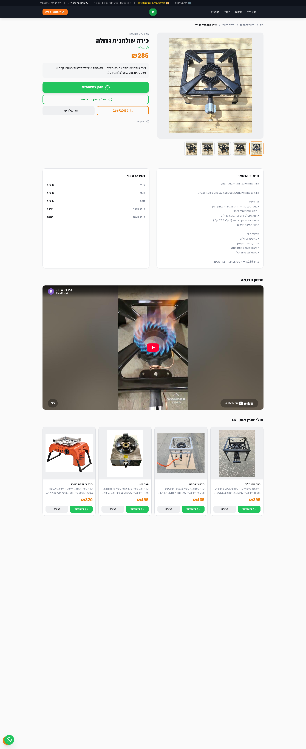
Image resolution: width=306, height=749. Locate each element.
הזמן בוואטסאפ (92, 87)
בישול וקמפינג (247, 25)
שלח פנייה (66, 111)
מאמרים (215, 12)
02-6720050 (120, 111)
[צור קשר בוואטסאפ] (9, 740)
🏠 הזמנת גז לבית (55, 12)
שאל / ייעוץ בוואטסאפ (92, 99)
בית (262, 25)
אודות (238, 12)
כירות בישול (228, 25)
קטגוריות (251, 12)
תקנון (227, 12)
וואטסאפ (247, 509)
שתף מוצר (139, 121)
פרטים (224, 509)
